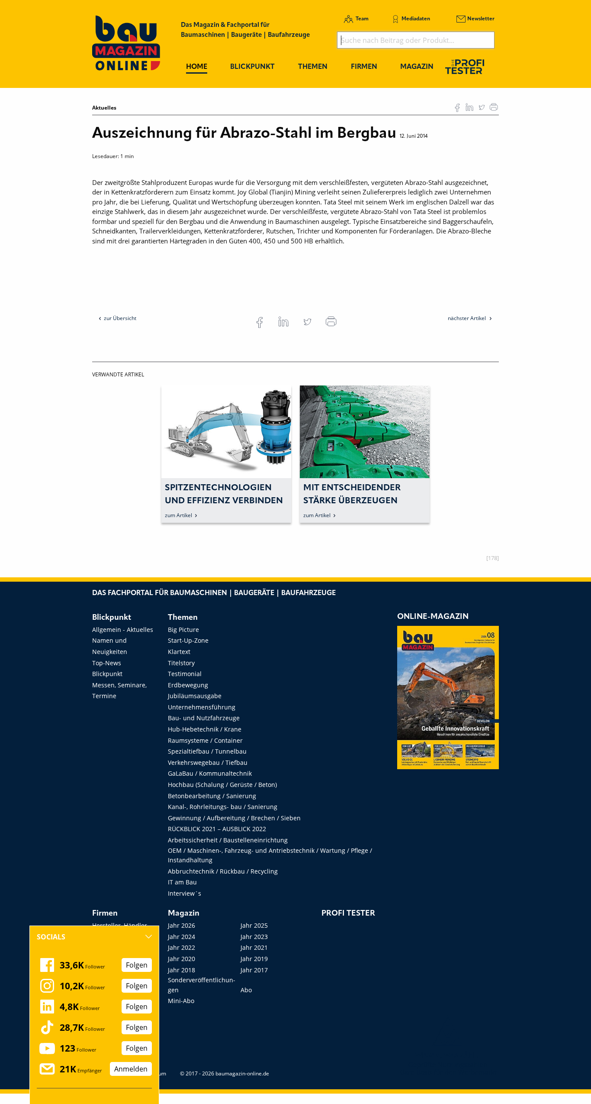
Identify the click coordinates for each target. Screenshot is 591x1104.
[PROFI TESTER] (464, 66)
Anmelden (131, 1069)
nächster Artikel (467, 318)
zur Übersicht (120, 318)
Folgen (137, 965)
